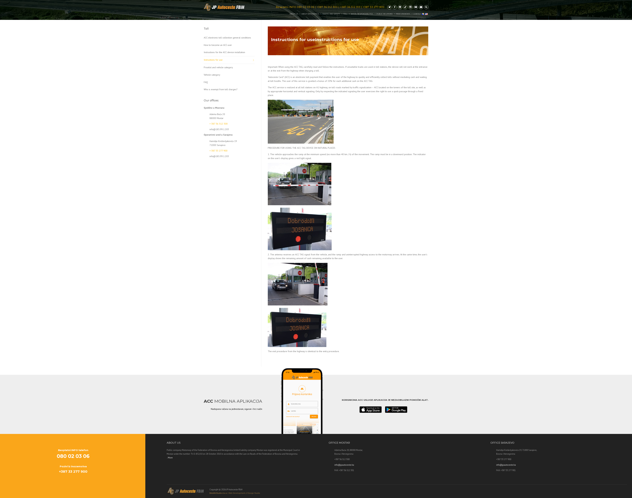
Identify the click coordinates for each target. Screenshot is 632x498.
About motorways (310, 14)
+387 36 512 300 (327, 7)
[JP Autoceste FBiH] (224, 7)
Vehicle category (212, 74)
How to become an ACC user (218, 45)
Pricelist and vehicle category (218, 67)
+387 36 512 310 (350, 7)
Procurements (403, 14)
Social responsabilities (362, 14)
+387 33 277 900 (373, 7)
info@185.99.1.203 (219, 129)
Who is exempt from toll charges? (220, 89)
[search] (426, 7)
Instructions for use (213, 59)
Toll (345, 14)
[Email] (421, 7)
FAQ (206, 82)
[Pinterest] (405, 7)
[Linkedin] (400, 7)
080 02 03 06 (305, 7)
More (170, 457)
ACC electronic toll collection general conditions (227, 37)
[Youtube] (416, 7)
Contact (417, 14)
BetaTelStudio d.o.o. (235, 493)
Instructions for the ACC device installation (224, 52)
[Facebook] (395, 7)
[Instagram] (410, 7)
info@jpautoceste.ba (344, 464)
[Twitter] (389, 7)
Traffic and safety (331, 14)
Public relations (384, 14)
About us (294, 14)
